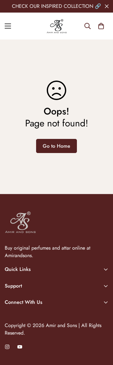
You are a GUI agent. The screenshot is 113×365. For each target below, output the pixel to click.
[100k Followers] (7, 346)
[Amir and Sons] (56, 26)
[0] (101, 26)
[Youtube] (19, 346)
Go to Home (56, 146)
